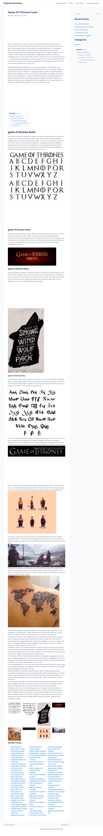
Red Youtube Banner (36, 810)
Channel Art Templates (55, 772)
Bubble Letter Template (37, 796)
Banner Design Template (55, 768)
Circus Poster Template (82, 24)
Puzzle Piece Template (55, 747)
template (77, 44)
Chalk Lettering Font (17, 798)
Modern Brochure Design (55, 774)
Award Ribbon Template (18, 781)
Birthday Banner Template (37, 753)
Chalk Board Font (16, 770)
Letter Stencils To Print (36, 761)
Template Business (12, 3)
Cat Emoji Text (52, 770)
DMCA (71, 3)
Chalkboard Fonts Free (18, 783)
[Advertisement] (21, 30)
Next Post (65, 824)
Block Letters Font (16, 776)
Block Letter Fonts (16, 789)
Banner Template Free (36, 768)
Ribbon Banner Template (18, 766)
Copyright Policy (61, 3)
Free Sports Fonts (16, 768)
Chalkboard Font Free (17, 787)
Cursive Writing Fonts (17, 753)
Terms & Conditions (92, 3)
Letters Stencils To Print (55, 753)
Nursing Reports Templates (83, 35)
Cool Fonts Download (17, 751)
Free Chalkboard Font (17, 774)
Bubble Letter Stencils (17, 815)
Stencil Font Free (16, 747)
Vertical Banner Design (36, 813)
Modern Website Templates (38, 751)
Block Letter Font (16, 791)
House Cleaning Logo (81, 30)
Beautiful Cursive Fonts (18, 800)
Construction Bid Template (38, 755)
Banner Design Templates (19, 806)
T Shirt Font (14, 761)
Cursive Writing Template (18, 804)
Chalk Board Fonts (16, 802)
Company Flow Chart (81, 32)
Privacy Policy (79, 3)
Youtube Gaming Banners (55, 789)
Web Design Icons (53, 793)
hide (18, 113)
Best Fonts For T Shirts (18, 749)
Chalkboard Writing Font (18, 759)
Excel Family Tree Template (38, 815)
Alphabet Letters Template (19, 808)
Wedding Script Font (17, 755)
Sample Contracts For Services (84, 27)
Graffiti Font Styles (17, 757)
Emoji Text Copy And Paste (56, 791)
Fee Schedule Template (55, 766)
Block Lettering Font (17, 796)
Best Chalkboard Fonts (18, 779)
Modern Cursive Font (17, 772)
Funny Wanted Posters (55, 759)
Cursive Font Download (18, 764)
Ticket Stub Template (54, 796)
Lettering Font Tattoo (17, 793)
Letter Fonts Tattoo (17, 785)
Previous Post (9, 824)
